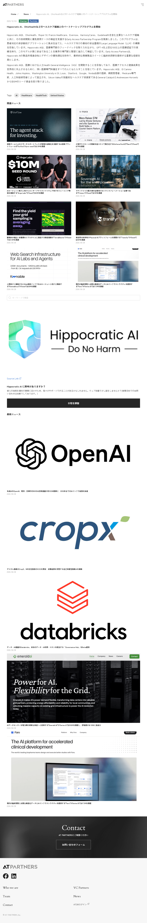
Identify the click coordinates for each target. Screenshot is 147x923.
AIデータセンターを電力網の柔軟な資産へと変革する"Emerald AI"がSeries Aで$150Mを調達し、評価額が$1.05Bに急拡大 (54, 725)
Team (6, 896)
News (26, 14)
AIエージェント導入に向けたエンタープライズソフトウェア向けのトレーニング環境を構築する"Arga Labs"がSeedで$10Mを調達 (38, 191)
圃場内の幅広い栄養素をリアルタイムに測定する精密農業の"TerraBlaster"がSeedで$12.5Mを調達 (39, 238)
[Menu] (142, 4)
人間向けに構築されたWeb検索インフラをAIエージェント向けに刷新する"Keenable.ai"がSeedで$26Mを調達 (34, 285)
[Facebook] (6, 876)
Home (13, 14)
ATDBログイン (80, 904)
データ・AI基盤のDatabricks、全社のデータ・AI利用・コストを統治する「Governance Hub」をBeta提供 (48, 647)
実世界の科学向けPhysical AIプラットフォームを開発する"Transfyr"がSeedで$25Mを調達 (106, 238)
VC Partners (81, 888)
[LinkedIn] (14, 876)
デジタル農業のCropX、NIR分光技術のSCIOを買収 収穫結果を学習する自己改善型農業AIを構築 (44, 569)
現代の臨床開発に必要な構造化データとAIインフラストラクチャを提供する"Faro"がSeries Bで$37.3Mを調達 (104, 285)
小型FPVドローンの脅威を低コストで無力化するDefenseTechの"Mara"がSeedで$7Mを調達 (107, 145)
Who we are (10, 888)
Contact (8, 905)
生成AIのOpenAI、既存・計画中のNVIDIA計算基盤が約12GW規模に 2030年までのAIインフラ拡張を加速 (47, 491)
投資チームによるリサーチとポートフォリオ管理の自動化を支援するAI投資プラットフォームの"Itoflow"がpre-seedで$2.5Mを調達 (38, 145)
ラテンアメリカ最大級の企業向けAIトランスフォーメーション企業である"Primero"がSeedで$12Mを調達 (103, 191)
